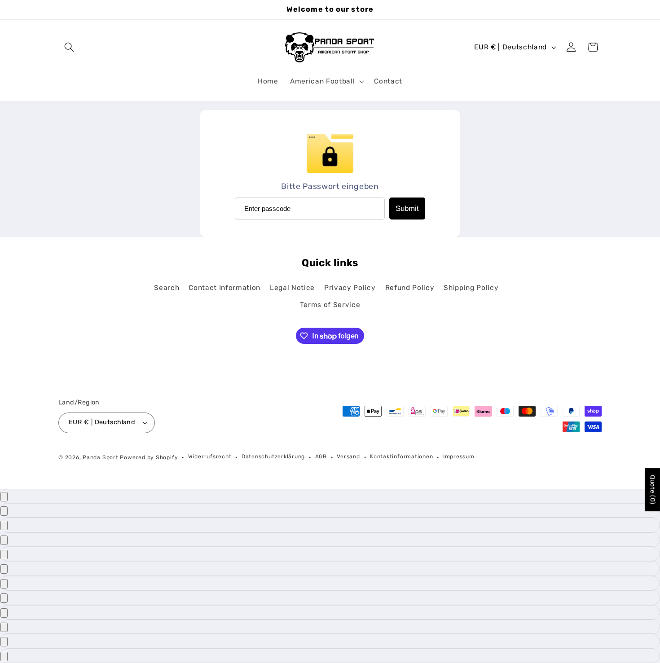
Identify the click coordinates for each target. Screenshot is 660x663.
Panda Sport (100, 457)
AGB (321, 456)
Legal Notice (292, 288)
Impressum (459, 456)
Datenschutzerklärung (273, 456)
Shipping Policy (471, 288)
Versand (348, 456)
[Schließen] (4, 496)
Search (166, 288)
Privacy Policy (349, 288)
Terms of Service (330, 304)
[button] (69, 47)
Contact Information (224, 288)
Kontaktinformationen (401, 456)
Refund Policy (410, 288)
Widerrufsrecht (210, 456)
